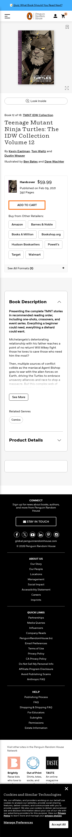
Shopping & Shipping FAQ (36, 707)
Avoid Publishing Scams (36, 674)
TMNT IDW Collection (38, 115)
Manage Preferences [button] (18, 822)
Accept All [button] (59, 825)
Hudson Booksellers (26, 244)
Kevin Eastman (19, 151)
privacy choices (53, 815)
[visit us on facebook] (17, 534)
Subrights (36, 717)
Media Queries (36, 623)
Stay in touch (37, 522)
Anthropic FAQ (36, 679)
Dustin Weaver (14, 156)
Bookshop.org (51, 234)
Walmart (35, 255)
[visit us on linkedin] (40, 534)
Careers (36, 595)
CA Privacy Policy (36, 659)
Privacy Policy (36, 653)
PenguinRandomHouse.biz (36, 638)
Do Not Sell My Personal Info (36, 664)
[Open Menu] (7, 16)
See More (18, 397)
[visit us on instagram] (56, 534)
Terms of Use (36, 648)
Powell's (53, 244)
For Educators (36, 712)
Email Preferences (36, 643)
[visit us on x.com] (25, 534)
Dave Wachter (54, 162)
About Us (36, 559)
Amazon (17, 225)
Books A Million (22, 234)
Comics (15, 420)
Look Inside (38, 101)
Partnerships (36, 617)
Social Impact (36, 584)
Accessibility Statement (36, 589)
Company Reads (36, 633)
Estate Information (36, 728)
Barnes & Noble (42, 225)
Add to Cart (27, 205)
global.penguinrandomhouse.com (36, 541)
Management (36, 579)
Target (16, 255)
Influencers (36, 628)
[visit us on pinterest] (48, 534)
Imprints (36, 600)
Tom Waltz (38, 151)
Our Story (36, 564)
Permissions (36, 723)
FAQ (36, 702)
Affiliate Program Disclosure (36, 669)
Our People (36, 569)
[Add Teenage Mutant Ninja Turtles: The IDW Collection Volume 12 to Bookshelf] (67, 27)
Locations (36, 574)
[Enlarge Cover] (67, 88)
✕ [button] (66, 789)
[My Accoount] (55, 16)
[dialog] (36, 810)
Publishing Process (36, 697)
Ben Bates (30, 162)
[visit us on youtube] (32, 534)
